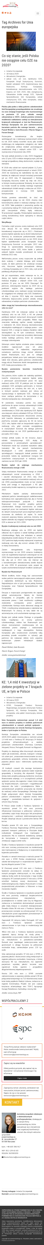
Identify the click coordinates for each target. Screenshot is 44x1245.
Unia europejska (29, 99)
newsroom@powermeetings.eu (16, 1054)
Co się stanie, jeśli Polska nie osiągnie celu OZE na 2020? (20, 60)
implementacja (32, 84)
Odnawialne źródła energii (17, 94)
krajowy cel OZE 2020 (16, 92)
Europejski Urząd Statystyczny (19, 81)
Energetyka (20, 76)
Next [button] (21, 1007)
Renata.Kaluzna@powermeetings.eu (17, 1157)
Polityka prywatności (8, 1240)
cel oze (22, 79)
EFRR (8, 705)
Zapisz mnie (22, 1078)
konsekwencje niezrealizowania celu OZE (24, 89)
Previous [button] (21, 1037)
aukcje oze (11, 79)
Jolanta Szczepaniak (14, 71)
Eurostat (38, 81)
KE (17, 710)
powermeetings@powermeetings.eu (24, 1194)
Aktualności (11, 76)
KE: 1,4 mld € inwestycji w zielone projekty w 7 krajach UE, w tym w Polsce (22, 687)
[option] (22, 1017)
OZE (32, 94)
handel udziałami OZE (15, 84)
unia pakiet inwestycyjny (25, 713)
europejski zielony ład (26, 708)
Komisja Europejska (31, 86)
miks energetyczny (34, 92)
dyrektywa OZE (35, 79)
